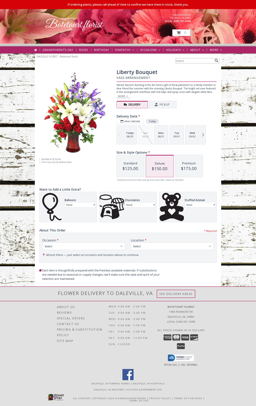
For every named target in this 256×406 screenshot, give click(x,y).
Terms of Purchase (188, 398)
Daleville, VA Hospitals (149, 383)
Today (152, 121)
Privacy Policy (160, 398)
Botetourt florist (73, 25)
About (195, 50)
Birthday (101, 50)
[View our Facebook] (128, 379)
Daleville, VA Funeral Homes (110, 383)
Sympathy (123, 50)
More (214, 50)
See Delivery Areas (176, 294)
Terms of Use (139, 400)
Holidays (173, 50)
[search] (216, 60)
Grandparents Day (58, 50)
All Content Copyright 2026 (93, 398)
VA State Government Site (144, 389)
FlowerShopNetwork (130, 398)
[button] (181, 32)
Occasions (148, 50)
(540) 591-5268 (182, 21)
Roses (83, 50)
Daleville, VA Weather (108, 389)
